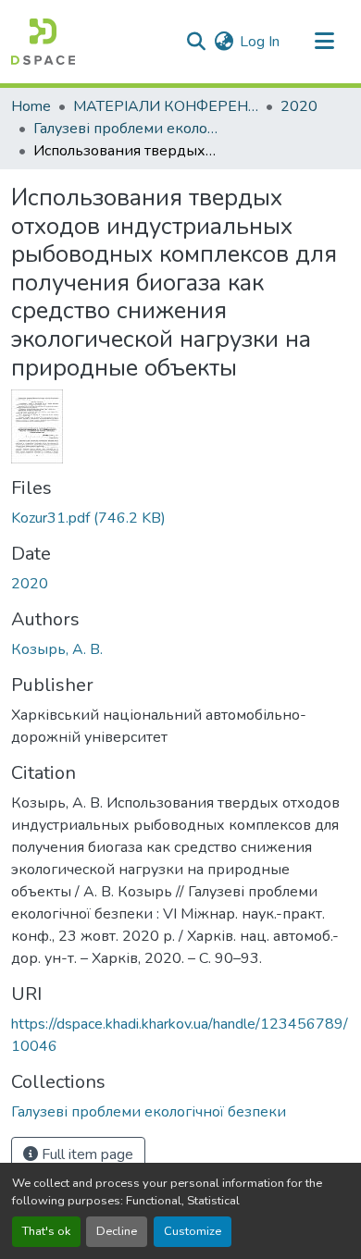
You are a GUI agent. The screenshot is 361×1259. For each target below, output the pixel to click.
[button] (43, 42)
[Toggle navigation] (324, 41)
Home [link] (31, 106)
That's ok (46, 1231)
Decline (116, 1231)
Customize (192, 1231)
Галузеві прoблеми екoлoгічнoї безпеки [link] (125, 128)
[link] (180, 518)
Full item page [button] (85, 1154)
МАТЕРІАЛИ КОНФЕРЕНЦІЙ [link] (165, 106)
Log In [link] (260, 41)
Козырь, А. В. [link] (57, 649)
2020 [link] (298, 106)
